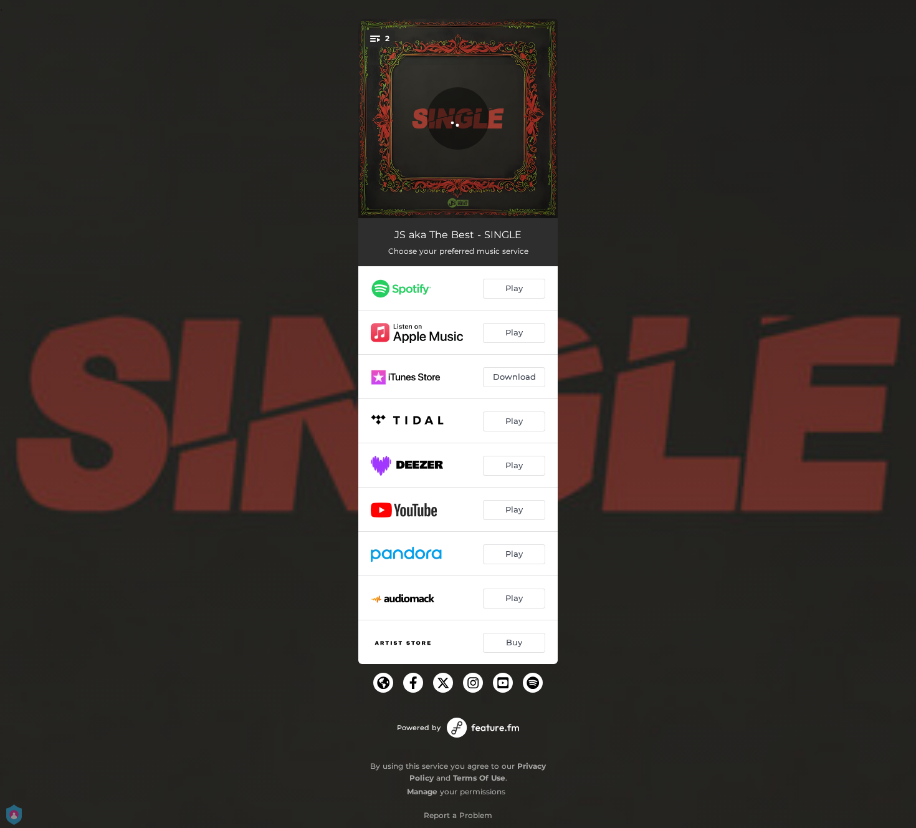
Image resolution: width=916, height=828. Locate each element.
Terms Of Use (479, 777)
